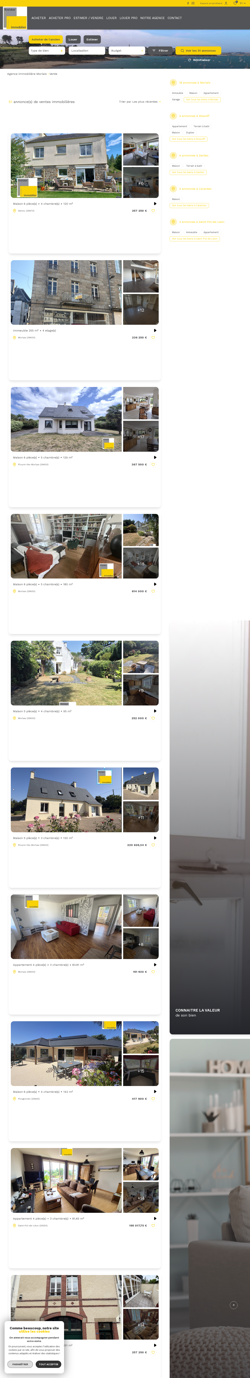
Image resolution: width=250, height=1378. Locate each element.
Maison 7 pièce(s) (42, 1345)
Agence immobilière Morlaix (27, 74)
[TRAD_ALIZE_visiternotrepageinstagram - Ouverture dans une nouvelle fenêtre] (193, 3)
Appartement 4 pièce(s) (48, 965)
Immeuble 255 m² (34, 330)
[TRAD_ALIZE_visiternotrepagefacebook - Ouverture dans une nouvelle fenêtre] (188, 3)
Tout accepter (48, 1364)
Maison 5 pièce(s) (42, 711)
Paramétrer (20, 1364)
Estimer (92, 39)
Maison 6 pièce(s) (43, 203)
